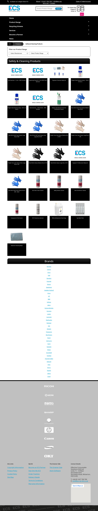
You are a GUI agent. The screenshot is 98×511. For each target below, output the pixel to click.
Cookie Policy (12, 474)
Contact (52, 3)
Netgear (49, 323)
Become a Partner (16, 35)
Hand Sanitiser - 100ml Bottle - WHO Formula (38, 108)
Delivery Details (34, 477)
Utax (49, 364)
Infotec (49, 302)
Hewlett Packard (49, 290)
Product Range (15, 22)
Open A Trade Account (83, 1)
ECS (10, 44)
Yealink (49, 370)
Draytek (49, 281)
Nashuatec (49, 320)
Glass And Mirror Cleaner (80, 190)
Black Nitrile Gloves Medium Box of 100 (38, 163)
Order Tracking (34, 474)
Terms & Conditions (36, 480)
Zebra (49, 373)
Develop (49, 278)
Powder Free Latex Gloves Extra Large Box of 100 (16, 163)
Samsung (49, 341)
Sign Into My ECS (35, 471)
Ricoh (49, 338)
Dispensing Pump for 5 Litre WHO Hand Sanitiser (38, 81)
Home (11, 18)
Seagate (49, 347)
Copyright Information (15, 467)
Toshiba (49, 356)
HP (49, 296)
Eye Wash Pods (80, 218)
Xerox (49, 367)
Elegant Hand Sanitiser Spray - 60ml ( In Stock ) (17, 108)
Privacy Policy (12, 471)
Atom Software (55, 471)
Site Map (10, 477)
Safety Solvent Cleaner (59, 190)
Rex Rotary (49, 335)
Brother (49, 266)
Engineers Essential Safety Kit (59, 80)
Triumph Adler (49, 359)
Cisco (48, 272)
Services (12, 30)
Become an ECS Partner (37, 467)
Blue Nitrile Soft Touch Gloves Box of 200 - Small (16, 191)
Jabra (48, 305)
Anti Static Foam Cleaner (38, 190)
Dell (49, 275)
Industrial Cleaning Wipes (17, 245)
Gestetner (49, 287)
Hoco (49, 293)
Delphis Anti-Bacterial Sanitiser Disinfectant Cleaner (59, 108)
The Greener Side (56, 467)
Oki (49, 326)
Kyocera (49, 311)
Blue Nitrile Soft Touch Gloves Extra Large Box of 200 (38, 136)
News (11, 39)
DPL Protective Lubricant (38, 218)
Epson (49, 284)
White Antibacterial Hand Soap (59, 218)
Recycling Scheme (16, 26)
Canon (49, 269)
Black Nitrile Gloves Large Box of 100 (59, 163)
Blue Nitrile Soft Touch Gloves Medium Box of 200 (80, 108)
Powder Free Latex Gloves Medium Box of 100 (59, 136)
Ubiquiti (49, 361)
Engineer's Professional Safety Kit (80, 163)
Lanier (49, 314)
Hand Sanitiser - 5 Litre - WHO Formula (17, 80)
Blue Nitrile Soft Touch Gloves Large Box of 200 (17, 136)
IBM (49, 299)
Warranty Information (37, 484)
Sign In (81, 14)
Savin (49, 344)
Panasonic (49, 332)
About (38, 1)
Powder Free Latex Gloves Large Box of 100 (80, 136)
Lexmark (49, 317)
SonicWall (49, 353)
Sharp (49, 350)
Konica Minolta (49, 308)
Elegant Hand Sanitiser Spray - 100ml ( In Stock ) (80, 81)
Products (18, 44)
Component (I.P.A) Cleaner (17, 218)
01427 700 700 (47, 1)
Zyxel (48, 376)
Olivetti (49, 329)
